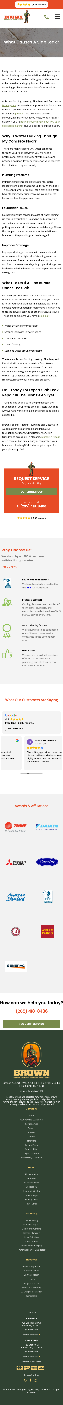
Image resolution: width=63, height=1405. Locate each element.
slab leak (44, 315)
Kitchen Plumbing (31, 1233)
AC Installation (31, 1174)
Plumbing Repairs (31, 1224)
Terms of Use (31, 1149)
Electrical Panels (31, 1270)
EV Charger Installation (31, 1291)
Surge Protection (32, 1283)
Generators (31, 1295)
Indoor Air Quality (31, 1191)
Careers (31, 1136)
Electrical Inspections (31, 1266)
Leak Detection (31, 1237)
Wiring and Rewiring (31, 1287)
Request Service (32, 1024)
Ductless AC (31, 1186)
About (31, 1115)
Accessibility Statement (31, 1157)
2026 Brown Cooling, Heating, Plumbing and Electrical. (28, 1389)
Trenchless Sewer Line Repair (31, 1249)
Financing (31, 1140)
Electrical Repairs (32, 1274)
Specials (31, 1132)
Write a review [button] (15, 728)
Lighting (31, 1279)
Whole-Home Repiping (31, 1245)
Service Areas (31, 1123)
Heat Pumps (31, 1203)
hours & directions (30, 1334)
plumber (19, 113)
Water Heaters (31, 1241)
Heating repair (31, 1199)
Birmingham (9, 105)
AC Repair (31, 1178)
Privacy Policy (31, 1145)
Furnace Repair (31, 1195)
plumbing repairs (50, 437)
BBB (29, 587)
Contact (31, 1128)
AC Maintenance (31, 1182)
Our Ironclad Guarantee (31, 1119)
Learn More (8, 567)
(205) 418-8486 (33, 506)
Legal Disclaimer (31, 1153)
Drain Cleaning (31, 1220)
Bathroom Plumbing (31, 1228)
